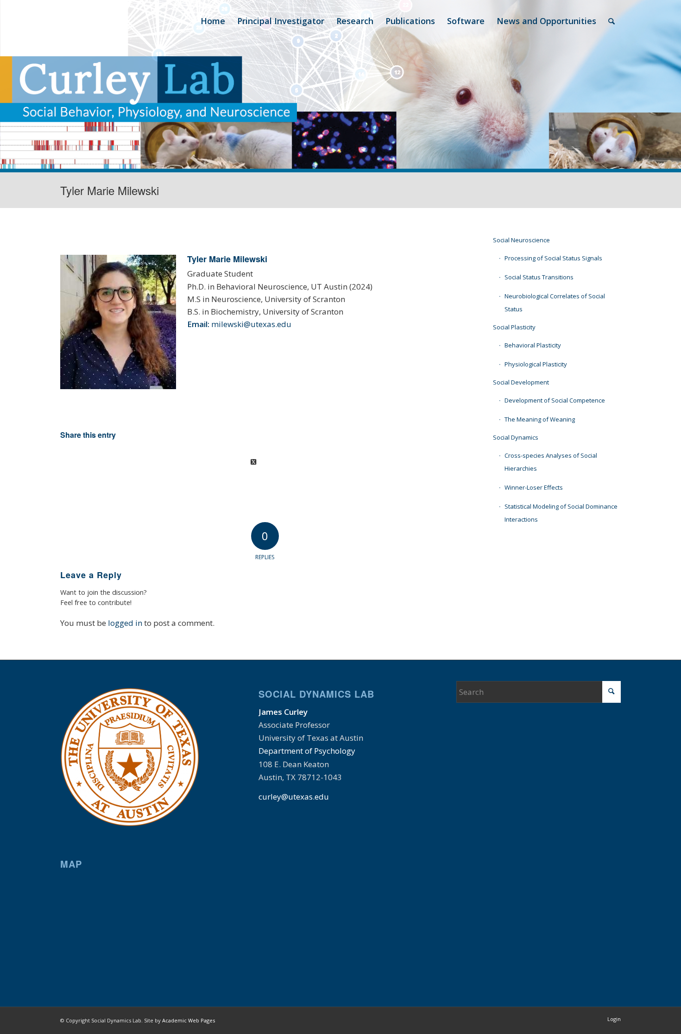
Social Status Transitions (539, 277)
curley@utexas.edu (294, 796)
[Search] (611, 20)
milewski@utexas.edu (251, 324)
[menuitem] (213, 20)
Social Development (521, 382)
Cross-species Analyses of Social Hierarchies (550, 462)
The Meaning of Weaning (539, 419)
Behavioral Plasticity (532, 345)
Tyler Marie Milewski (109, 190)
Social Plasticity (514, 327)
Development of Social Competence (554, 400)
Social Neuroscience (521, 240)
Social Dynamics (515, 437)
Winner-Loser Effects (533, 487)
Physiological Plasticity (535, 364)
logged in (125, 623)
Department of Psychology (307, 750)
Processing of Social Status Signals (553, 258)
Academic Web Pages (188, 1020)
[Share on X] (253, 461)
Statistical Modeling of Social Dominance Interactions (561, 512)
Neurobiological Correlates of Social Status (554, 302)
